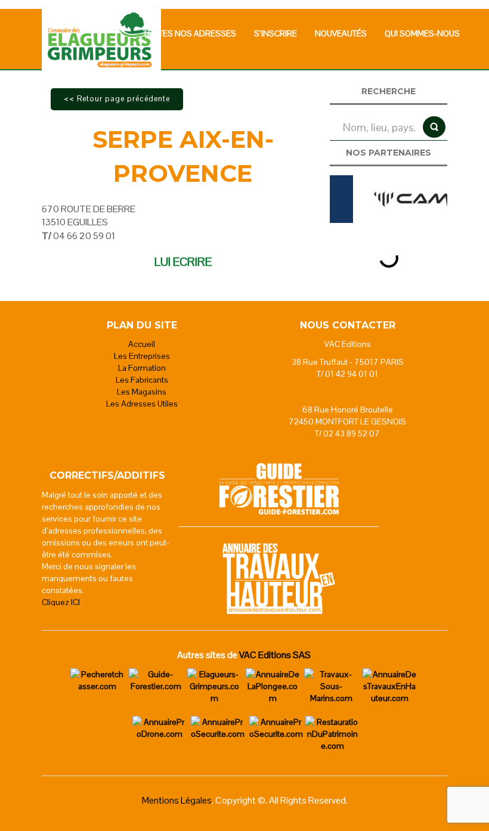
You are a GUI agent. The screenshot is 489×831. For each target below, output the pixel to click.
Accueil (141, 344)
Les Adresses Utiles (142, 403)
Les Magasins (141, 391)
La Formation (142, 367)
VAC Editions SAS (275, 655)
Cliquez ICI (61, 602)
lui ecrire (183, 261)
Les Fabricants (142, 379)
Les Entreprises (142, 356)
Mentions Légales (177, 800)
